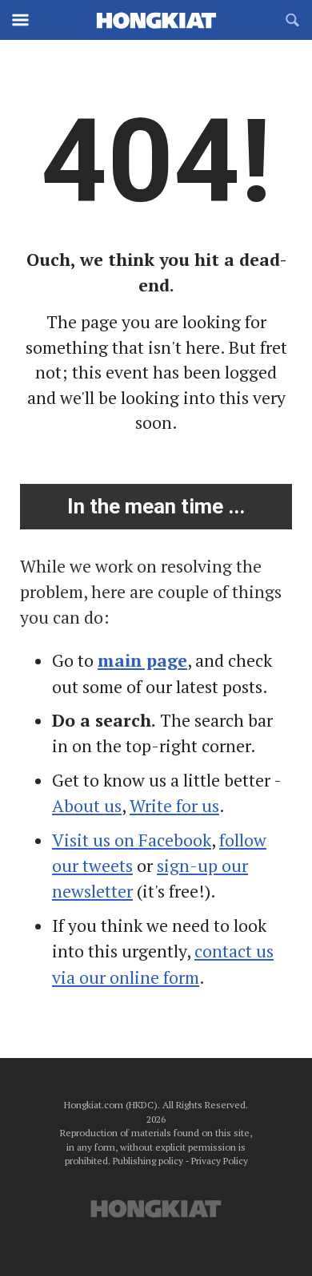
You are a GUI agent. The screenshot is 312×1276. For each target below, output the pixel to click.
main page (142, 660)
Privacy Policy (219, 1161)
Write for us (174, 806)
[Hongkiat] (156, 20)
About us (87, 806)
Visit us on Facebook (131, 840)
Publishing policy (148, 1161)
